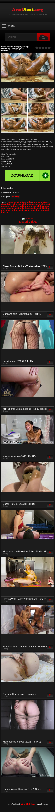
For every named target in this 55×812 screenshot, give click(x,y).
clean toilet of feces (11, 204)
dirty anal (6, 210)
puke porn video (40, 202)
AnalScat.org (42, 804)
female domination (16, 202)
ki (8, 212)
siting (14, 210)
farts (29, 202)
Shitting (15, 197)
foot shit (14, 206)
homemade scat (33, 208)
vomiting (35, 210)
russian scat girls (15, 208)
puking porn (26, 206)
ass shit (37, 206)
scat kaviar (24, 210)
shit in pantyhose (31, 204)
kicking (45, 208)
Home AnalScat (13, 804)
